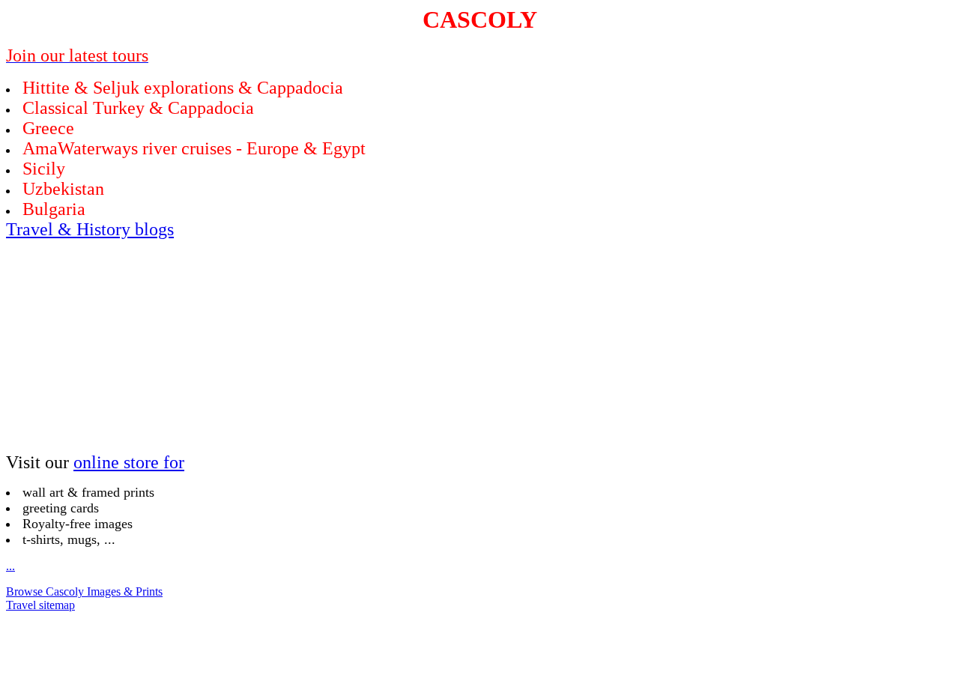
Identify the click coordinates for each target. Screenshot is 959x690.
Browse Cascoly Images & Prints (84, 591)
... (10, 566)
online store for (128, 462)
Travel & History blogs (90, 229)
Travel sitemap (40, 605)
